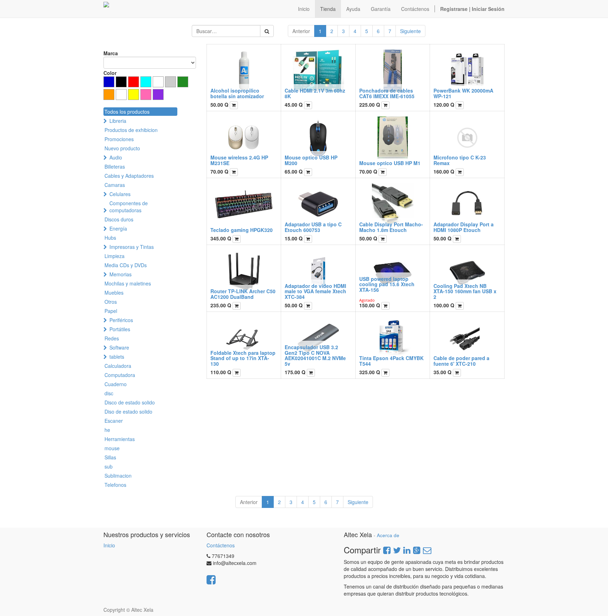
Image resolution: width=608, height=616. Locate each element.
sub (108, 466)
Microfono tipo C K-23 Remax (459, 160)
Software (119, 347)
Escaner (113, 420)
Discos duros (118, 219)
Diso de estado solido (128, 411)
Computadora (119, 374)
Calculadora (117, 365)
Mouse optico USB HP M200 (311, 160)
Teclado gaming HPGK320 (241, 229)
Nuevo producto (122, 148)
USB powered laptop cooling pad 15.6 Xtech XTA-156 (386, 284)
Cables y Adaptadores (129, 175)
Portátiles (119, 329)
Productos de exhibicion (131, 129)
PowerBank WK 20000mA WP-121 (463, 93)
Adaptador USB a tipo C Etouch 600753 (313, 227)
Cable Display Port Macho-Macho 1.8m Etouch (391, 227)
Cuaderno (115, 384)
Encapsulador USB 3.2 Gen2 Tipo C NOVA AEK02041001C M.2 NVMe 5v (315, 355)
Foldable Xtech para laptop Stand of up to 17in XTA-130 (243, 358)
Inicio (109, 545)
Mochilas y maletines (127, 283)
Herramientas (119, 438)
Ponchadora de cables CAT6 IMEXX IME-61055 (386, 93)
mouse (112, 448)
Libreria (117, 120)
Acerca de (388, 535)
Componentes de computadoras (128, 207)
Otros (110, 301)
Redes (111, 338)
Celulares (120, 193)
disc (108, 393)
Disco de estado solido (129, 402)
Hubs (110, 237)
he (107, 429)
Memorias (120, 274)
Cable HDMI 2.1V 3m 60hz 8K (315, 93)
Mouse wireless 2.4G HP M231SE (239, 160)
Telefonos (115, 484)
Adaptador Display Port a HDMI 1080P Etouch (463, 227)
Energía (118, 228)
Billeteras (114, 166)
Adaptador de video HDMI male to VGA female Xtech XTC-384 (315, 291)
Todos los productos (127, 111)
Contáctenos (221, 545)
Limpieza (114, 255)
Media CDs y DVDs (125, 265)
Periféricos (121, 319)
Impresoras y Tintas (131, 246)
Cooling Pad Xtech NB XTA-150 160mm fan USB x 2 (464, 291)
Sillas (110, 457)
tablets (116, 356)
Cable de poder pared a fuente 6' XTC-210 (461, 360)
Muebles (114, 292)
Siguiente (410, 30)
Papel (110, 310)
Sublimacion (118, 475)
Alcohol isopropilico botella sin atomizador (237, 93)
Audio (115, 157)
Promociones (119, 139)
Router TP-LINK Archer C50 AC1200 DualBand (243, 294)
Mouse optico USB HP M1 (389, 162)
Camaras (114, 184)
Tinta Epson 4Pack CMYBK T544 (391, 360)
